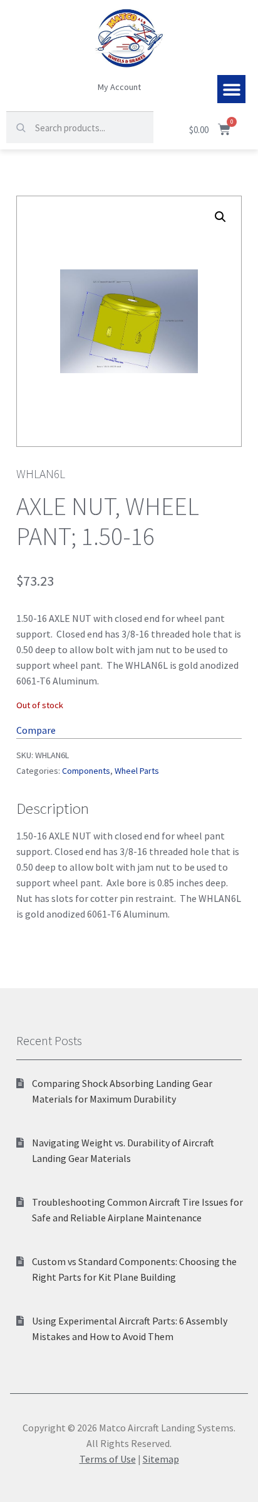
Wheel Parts (137, 770)
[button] (231, 89)
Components (86, 770)
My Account (119, 87)
